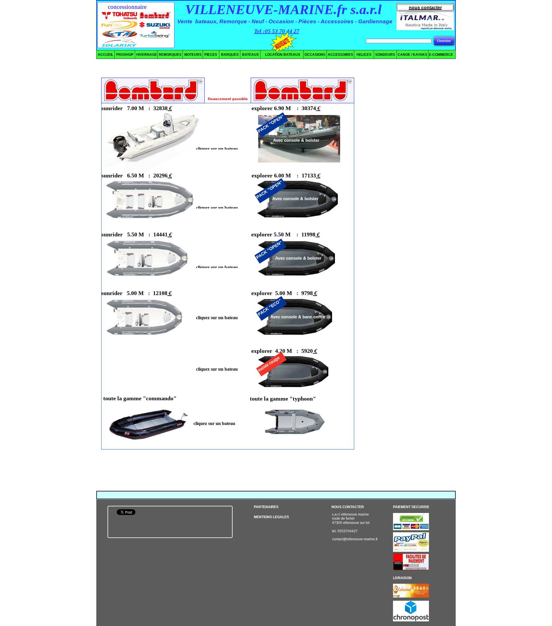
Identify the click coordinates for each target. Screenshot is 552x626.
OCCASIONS (314, 55)
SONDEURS (385, 55)
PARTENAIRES (266, 507)
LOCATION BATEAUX (280, 55)
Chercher (444, 41)
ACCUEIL (105, 55)
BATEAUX (250, 55)
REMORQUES (170, 55)
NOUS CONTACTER (347, 507)
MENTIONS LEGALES (271, 517)
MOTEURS (193, 55)
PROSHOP (124, 55)
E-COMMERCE (441, 55)
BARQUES (230, 55)
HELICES (363, 55)
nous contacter (425, 7)
